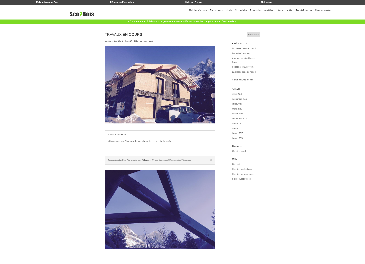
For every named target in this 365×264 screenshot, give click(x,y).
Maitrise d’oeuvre (198, 10)
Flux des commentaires (243, 174)
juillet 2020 (237, 104)
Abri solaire (241, 10)
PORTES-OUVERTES (243, 67)
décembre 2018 (239, 118)
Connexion (237, 164)
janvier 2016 (237, 138)
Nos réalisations (304, 10)
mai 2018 (236, 123)
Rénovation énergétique (262, 10)
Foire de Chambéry (241, 53)
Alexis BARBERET (116, 41)
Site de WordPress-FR (242, 179)
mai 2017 (236, 128)
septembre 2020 (239, 99)
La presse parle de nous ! (244, 48)
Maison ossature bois (221, 10)
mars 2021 (237, 94)
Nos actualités (285, 10)
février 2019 (237, 113)
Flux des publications (242, 169)
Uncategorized (146, 41)
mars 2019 (237, 109)
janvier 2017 (237, 133)
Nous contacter (323, 10)
